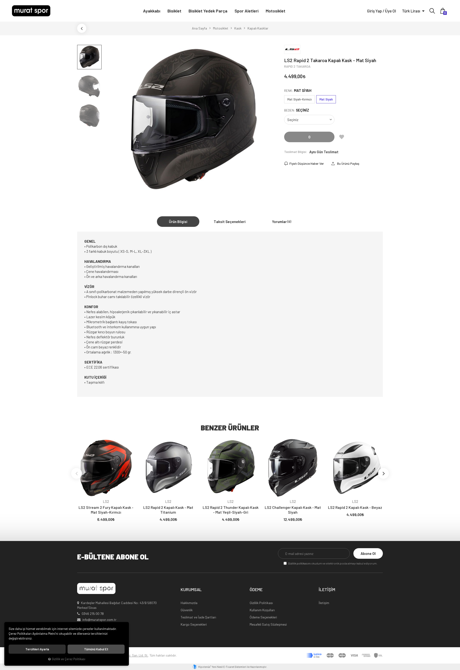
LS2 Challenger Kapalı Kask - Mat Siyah (293, 509)
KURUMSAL (191, 589)
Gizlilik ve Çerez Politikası (68, 659)
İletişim (324, 603)
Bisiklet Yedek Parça (208, 10)
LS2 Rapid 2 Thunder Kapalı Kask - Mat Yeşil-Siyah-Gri (231, 509)
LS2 (106, 501)
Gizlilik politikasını (299, 563)
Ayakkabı (151, 10)
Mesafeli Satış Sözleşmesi (268, 624)
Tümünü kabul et (96, 649)
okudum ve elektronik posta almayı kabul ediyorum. (332, 563)
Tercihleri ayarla (37, 649)
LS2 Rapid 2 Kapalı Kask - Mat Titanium (168, 509)
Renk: (297, 90)
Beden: (296, 110)
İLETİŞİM (327, 589)
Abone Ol (368, 553)
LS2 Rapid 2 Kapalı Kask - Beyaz (355, 507)
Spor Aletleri (247, 10)
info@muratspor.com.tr (99, 619)
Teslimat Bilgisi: (295, 152)
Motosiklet (275, 10)
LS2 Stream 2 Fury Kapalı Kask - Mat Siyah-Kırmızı (106, 509)
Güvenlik (187, 610)
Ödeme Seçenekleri (263, 617)
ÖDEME (256, 589)
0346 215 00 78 (93, 613)
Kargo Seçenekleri (194, 624)
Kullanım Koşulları (262, 610)
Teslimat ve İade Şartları (198, 617)
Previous (76, 473)
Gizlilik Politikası (261, 603)
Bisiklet (174, 10)
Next (383, 473)
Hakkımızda (189, 603)
